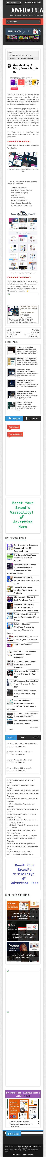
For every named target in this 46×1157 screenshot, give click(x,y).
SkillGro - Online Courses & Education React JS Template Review (26, 548)
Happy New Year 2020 (23, 644)
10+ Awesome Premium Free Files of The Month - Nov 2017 (26, 684)
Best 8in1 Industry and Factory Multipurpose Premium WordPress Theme (26, 607)
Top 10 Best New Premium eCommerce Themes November (25, 654)
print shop (17, 320)
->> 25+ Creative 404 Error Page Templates (22, 836)
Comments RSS (27, 1155)
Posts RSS (16, 1155)
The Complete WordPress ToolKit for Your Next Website (25, 558)
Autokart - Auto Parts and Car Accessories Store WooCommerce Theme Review (23, 916)
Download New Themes (26, 1146)
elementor (28, 317)
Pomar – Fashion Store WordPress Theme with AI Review (23, 956)
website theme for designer (20, 55)
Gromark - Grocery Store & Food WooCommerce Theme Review (23, 935)
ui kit (27, 320)
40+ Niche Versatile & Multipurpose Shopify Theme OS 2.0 (26, 580)
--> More (10, 729)
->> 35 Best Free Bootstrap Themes (19, 852)
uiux (17, 322)
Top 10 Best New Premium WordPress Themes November (25, 664)
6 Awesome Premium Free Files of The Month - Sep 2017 (25, 694)
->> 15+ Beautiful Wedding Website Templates (23, 791)
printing (23, 320)
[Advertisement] (23, 1061)
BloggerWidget (34, 727)
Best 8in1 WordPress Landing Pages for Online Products (25, 590)
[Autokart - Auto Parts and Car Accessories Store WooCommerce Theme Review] (23, 1118)
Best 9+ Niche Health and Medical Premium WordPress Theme (26, 617)
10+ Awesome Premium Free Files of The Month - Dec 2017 (26, 674)
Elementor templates (15, 319)
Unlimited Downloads (19, 277)
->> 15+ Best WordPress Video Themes (20, 854)
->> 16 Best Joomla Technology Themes (21, 844)
